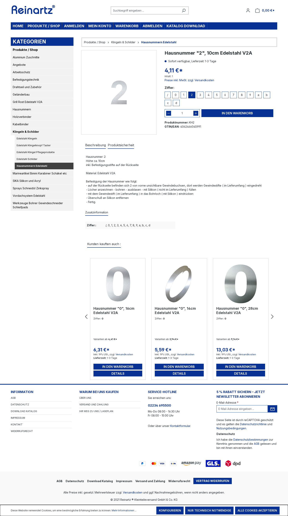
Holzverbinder (22, 116)
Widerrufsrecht (22, 431)
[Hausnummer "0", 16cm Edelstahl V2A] (117, 283)
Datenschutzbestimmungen (250, 439)
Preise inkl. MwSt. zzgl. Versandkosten (189, 80)
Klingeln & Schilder (26, 131)
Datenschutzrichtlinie (253, 424)
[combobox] (145, 10)
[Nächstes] (272, 316)
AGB (13, 397)
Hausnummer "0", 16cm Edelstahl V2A (113, 310)
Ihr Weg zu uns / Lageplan (96, 411)
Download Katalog (24, 411)
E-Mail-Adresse (227, 402)
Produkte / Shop (25, 50)
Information (22, 392)
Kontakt (17, 424)
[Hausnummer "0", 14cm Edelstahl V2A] (179, 283)
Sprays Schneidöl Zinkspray (31, 188)
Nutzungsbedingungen (231, 428)
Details (117, 373)
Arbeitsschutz (21, 72)
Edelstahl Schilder (27, 159)
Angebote (19, 64)
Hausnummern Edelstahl (32, 165)
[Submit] (272, 408)
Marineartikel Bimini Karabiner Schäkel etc (40, 173)
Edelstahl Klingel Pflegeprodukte (36, 152)
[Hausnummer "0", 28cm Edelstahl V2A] (240, 283)
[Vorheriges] (86, 316)
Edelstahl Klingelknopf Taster (34, 145)
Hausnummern (22, 109)
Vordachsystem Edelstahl (29, 195)
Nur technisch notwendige (209, 510)
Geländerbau (21, 94)
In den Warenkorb (237, 113)
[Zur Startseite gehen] (33, 10)
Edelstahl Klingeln (27, 138)
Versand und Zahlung (94, 404)
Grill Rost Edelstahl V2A (27, 102)
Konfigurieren (170, 510)
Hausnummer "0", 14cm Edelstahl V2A (175, 310)
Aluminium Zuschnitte (26, 57)
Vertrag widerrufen (212, 481)
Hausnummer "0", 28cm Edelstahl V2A (237, 310)
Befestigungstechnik (26, 79)
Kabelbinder (21, 124)
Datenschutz (20, 404)
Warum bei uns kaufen (99, 392)
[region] (119, 92)
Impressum (18, 417)
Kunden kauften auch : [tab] (104, 244)
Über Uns (85, 397)
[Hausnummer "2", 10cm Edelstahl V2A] (119, 92)
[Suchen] (183, 10)
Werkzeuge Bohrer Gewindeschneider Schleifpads (38, 205)
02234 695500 (159, 405)
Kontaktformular (180, 426)
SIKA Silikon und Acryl (27, 180)
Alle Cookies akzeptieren (257, 510)
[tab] (95, 145)
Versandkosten (124, 354)
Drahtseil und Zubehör (27, 87)
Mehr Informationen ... (124, 510)
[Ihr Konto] (248, 10)
